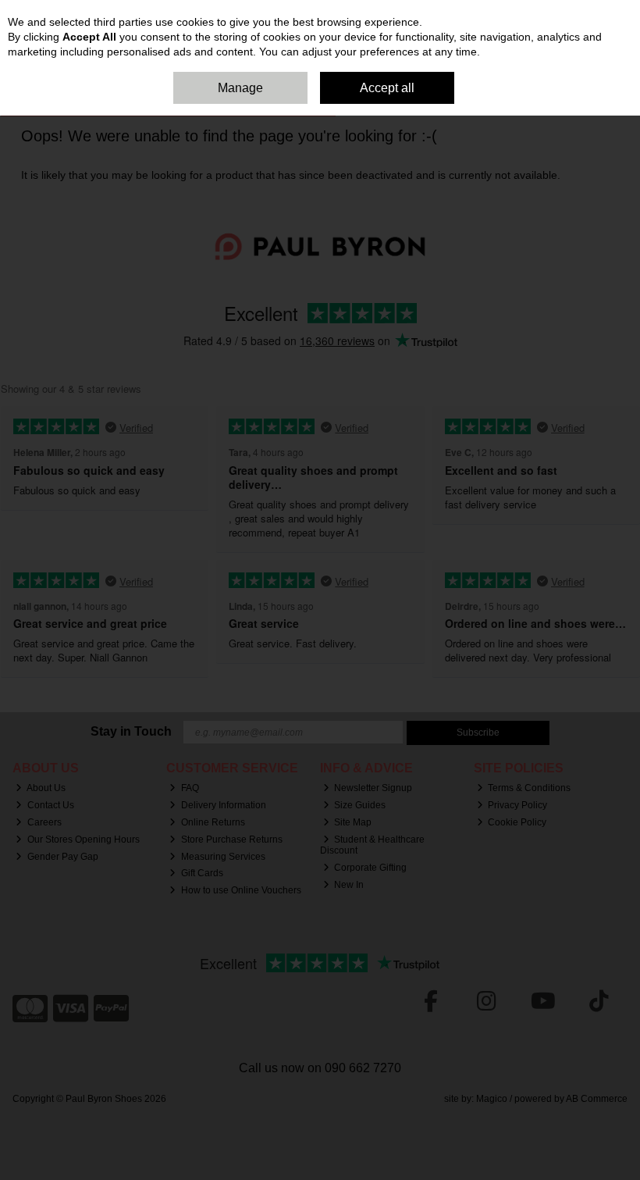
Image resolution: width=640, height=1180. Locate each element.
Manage (240, 87)
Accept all (387, 87)
